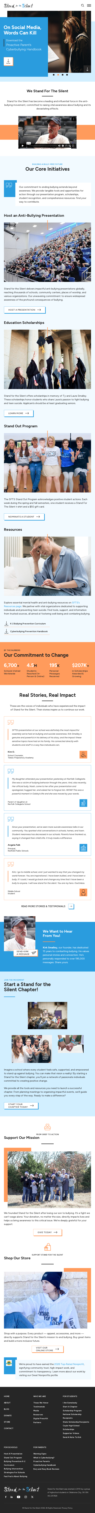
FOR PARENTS (39, 1447)
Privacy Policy (67, 1508)
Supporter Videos (71, 1433)
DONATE (8, 1415)
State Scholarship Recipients (76, 1422)
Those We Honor (40, 1403)
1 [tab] (53, 74)
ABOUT (7, 1403)
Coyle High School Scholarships (71, 1427)
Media (36, 1411)
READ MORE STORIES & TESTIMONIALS (43, 906)
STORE (7, 1422)
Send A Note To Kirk (72, 1437)
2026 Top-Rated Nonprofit (69, 1364)
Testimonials (39, 1407)
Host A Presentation (13, 1454)
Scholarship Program (72, 1411)
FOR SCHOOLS (10, 1447)
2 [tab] (58, 74)
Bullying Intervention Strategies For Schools (14, 1471)
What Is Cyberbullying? (43, 1458)
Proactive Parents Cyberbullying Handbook (44, 1463)
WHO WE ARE (39, 1396)
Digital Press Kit (40, 1418)
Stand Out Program (13, 1458)
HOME (7, 1396)
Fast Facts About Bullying (15, 1476)
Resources (38, 1414)
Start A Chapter (70, 1407)
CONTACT (8, 1428)
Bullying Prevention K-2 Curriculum (14, 1463)
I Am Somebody (70, 1403)
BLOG (6, 1409)
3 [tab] (62, 74)
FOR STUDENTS (70, 1396)
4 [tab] (67, 74)
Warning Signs (39, 1454)
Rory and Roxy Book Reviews (46, 1469)
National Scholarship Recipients (72, 1416)
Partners (37, 1422)
